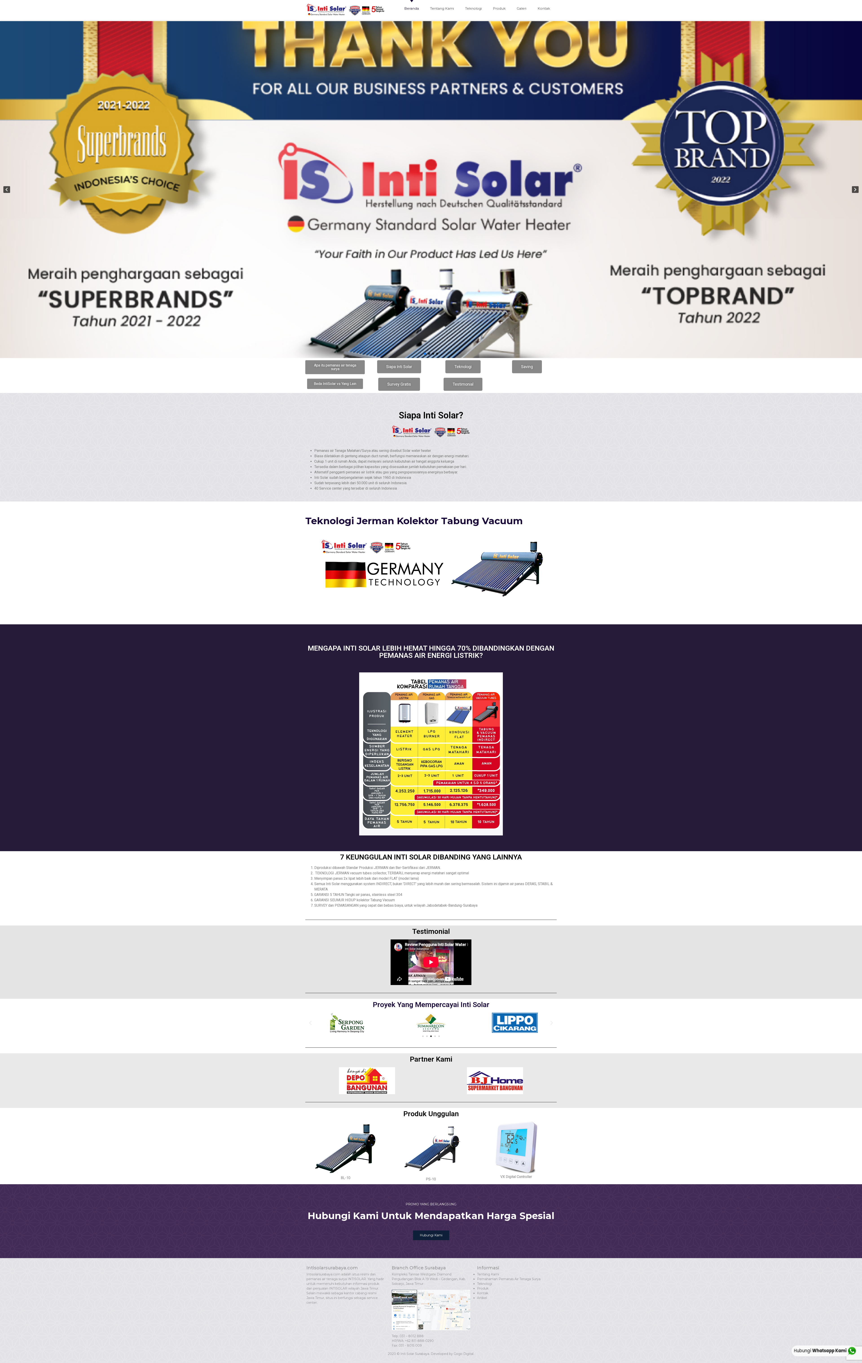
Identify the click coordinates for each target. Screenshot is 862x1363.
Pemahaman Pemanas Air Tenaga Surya (509, 1279)
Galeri (521, 8)
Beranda (411, 8)
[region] (431, 189)
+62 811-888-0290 (419, 1341)
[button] (6, 189)
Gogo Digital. (464, 1354)
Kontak (544, 8)
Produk (499, 8)
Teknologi (473, 8)
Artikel (482, 1298)
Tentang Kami (442, 8)
